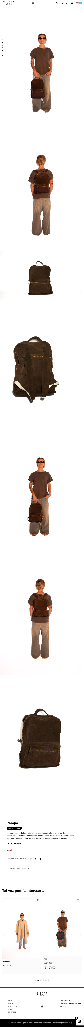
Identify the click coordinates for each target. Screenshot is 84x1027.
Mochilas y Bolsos (14, 828)
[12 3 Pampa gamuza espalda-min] (41, 613)
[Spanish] (80, 3)
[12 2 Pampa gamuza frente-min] (41, 490)
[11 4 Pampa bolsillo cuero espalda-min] (41, 190)
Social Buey (68, 1022)
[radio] (5, 968)
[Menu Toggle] (33, 3)
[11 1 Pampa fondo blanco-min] (41, 279)
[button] (30, 858)
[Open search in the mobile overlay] (57, 3)
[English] (77, 3)
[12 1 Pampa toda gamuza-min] (41, 736)
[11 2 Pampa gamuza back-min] (41, 367)
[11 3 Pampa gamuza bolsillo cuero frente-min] (41, 66)
